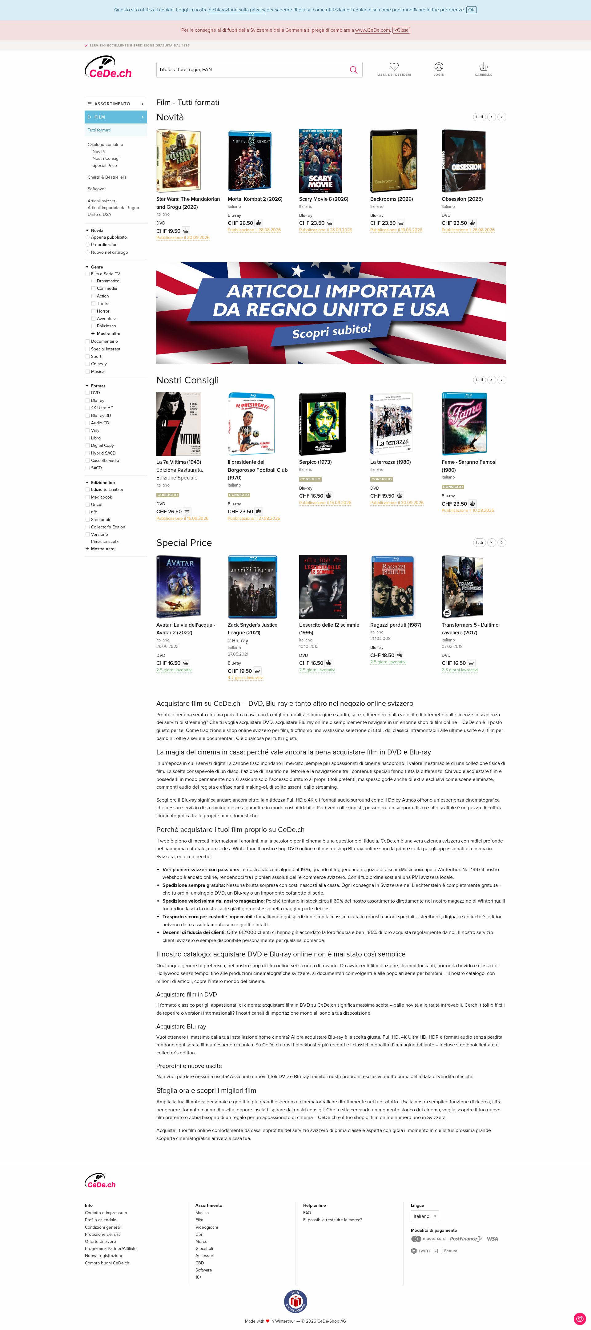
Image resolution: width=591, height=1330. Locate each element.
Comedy (99, 363)
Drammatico (108, 281)
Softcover (97, 189)
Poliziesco (106, 326)
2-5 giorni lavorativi (174, 670)
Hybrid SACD (103, 453)
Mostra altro (108, 333)
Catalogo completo (105, 144)
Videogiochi (206, 1227)
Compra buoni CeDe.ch (107, 1263)
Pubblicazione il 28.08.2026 (254, 229)
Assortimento (112, 104)
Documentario (104, 341)
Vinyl (95, 430)
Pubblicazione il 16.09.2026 (396, 229)
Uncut (97, 504)
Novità (99, 151)
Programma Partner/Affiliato (111, 1248)
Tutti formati (99, 130)
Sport (96, 356)
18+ (198, 1277)
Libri (199, 1234)
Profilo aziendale (100, 1220)
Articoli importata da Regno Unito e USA (113, 211)
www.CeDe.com (372, 30)
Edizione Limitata (107, 489)
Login (439, 75)
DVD (95, 392)
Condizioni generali (103, 1227)
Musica (97, 371)
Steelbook (100, 519)
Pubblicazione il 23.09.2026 (325, 229)
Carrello (484, 75)
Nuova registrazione (104, 1255)
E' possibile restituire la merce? (332, 1220)
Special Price (105, 165)
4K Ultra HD (102, 407)
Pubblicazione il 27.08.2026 (254, 518)
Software (203, 1270)
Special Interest (105, 349)
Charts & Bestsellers (107, 177)
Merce (201, 1241)
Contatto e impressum (106, 1212)
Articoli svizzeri (102, 201)
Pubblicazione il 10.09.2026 (468, 510)
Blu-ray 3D (101, 415)
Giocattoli (204, 1248)
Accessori (204, 1255)
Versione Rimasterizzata (105, 538)
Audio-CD (100, 423)
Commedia (107, 288)
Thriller (103, 303)
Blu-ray (97, 400)
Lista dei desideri (394, 75)
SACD (96, 468)
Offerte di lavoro (100, 1241)
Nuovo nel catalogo (109, 252)
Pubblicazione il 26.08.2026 (468, 229)
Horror (103, 311)
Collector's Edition (108, 527)
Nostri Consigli (106, 158)
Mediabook (101, 497)
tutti (479, 117)
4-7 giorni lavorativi (245, 677)
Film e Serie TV (105, 274)
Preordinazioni (105, 244)
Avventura (106, 318)
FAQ (307, 1212)
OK (471, 10)
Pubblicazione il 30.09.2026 (183, 237)
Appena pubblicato (109, 237)
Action (103, 296)
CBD (199, 1263)
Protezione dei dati (103, 1234)
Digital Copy (102, 445)
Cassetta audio (105, 460)
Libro (96, 438)
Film (99, 117)
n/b (94, 512)
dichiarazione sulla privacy (237, 10)
